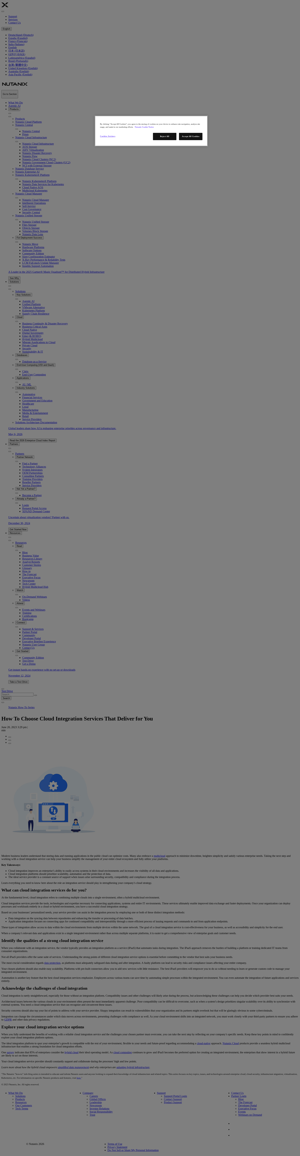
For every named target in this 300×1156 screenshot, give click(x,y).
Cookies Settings (107, 136)
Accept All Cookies (190, 136)
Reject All (164, 136)
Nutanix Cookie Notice (144, 127)
